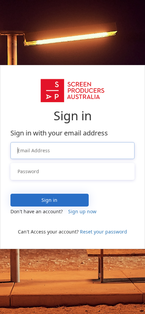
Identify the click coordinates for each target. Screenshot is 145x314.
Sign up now (82, 211)
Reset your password (103, 231)
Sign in (49, 200)
